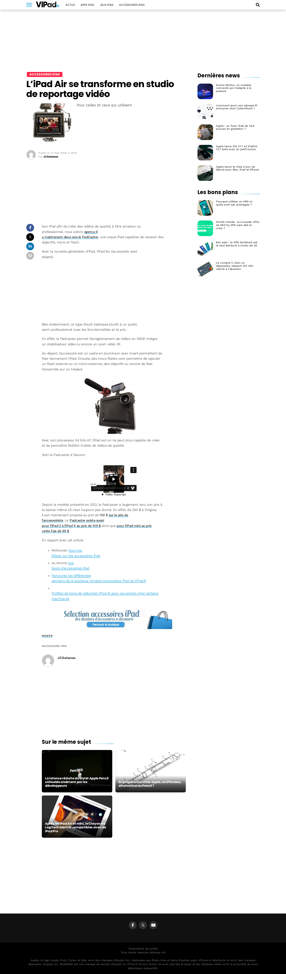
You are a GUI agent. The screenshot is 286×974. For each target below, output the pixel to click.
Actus (70, 5)
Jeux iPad (106, 5)
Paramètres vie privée (143, 948)
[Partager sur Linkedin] (30, 247)
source (47, 635)
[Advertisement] (114, 290)
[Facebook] (133, 925)
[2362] (114, 405)
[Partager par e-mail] (30, 257)
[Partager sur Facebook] (30, 229)
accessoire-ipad (55, 646)
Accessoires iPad (132, 5)
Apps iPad (87, 5)
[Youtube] (153, 925)
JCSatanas (50, 156)
